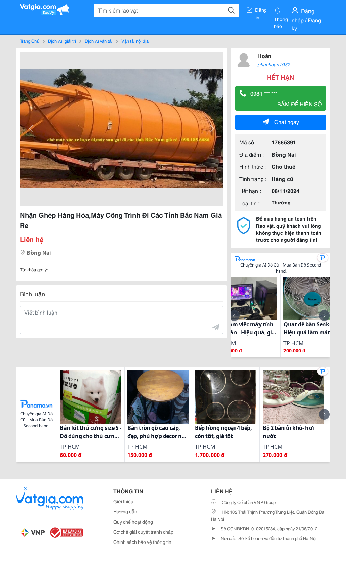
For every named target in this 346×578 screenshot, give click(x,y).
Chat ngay (286, 121)
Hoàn (264, 56)
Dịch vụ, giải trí (62, 41)
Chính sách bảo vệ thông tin (142, 541)
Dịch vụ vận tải (99, 41)
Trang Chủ (29, 41)
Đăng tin (260, 11)
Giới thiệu (123, 501)
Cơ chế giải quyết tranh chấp (143, 531)
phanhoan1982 (273, 64)
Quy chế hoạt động (133, 521)
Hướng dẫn (125, 511)
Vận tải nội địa (135, 41)
